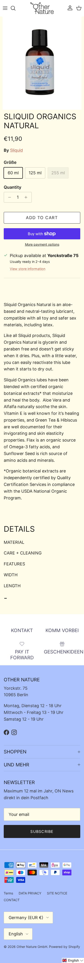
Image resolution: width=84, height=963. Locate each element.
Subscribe (42, 831)
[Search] (15, 8)
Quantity (12, 187)
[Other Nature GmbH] (42, 8)
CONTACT (12, 900)
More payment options (42, 244)
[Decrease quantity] (8, 197)
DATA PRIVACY (30, 893)
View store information (27, 269)
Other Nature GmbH (32, 947)
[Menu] (5, 8)
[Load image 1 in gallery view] (42, 63)
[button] (73, 960)
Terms (8, 893)
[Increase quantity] (27, 197)
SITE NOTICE (57, 893)
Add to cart (42, 217)
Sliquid (16, 150)
